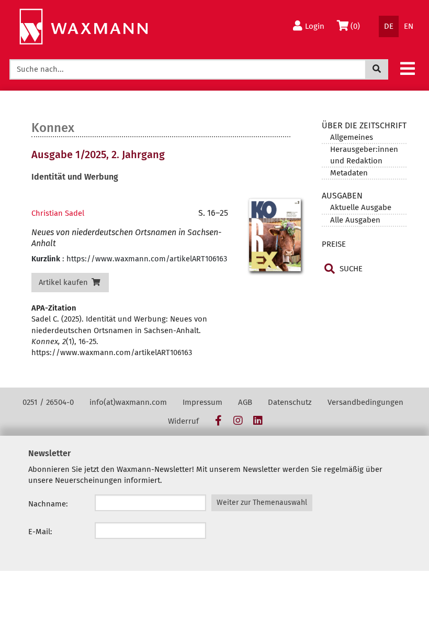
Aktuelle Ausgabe (360, 207)
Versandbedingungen (365, 402)
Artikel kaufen (64, 282)
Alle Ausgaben (355, 220)
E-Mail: (40, 531)
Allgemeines (351, 137)
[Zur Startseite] (83, 27)
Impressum (202, 402)
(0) (357, 26)
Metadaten (349, 173)
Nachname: (48, 504)
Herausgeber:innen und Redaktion (364, 155)
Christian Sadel (57, 213)
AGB (245, 402)
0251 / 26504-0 (48, 402)
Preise (334, 244)
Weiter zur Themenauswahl (262, 502)
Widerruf (183, 421)
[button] (407, 68)
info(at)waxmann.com (128, 402)
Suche (350, 268)
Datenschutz (290, 402)
